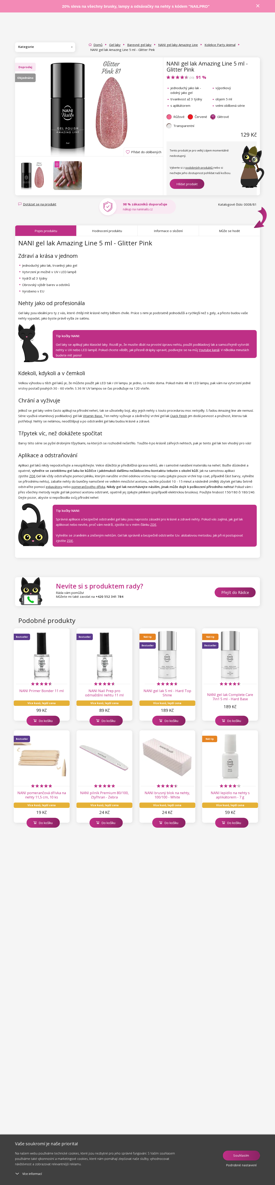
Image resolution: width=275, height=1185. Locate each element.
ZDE (32, 476)
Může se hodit (229, 231)
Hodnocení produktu (107, 231)
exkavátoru (54, 487)
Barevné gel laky (139, 45)
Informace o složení (168, 231)
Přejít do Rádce (235, 592)
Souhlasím (241, 1155)
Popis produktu (46, 231)
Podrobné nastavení (241, 1165)
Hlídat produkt (187, 184)
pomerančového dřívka (88, 487)
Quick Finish (178, 416)
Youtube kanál (209, 350)
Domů (97, 45)
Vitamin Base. (93, 416)
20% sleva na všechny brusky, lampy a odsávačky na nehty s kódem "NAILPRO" (136, 6)
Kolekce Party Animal (220, 45)
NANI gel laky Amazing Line (178, 45)
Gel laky (115, 45)
